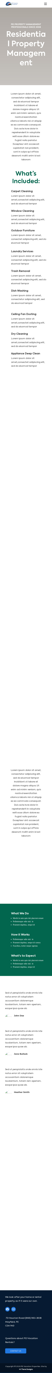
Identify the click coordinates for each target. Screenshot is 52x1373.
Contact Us (15, 1351)
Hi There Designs (26, 1369)
